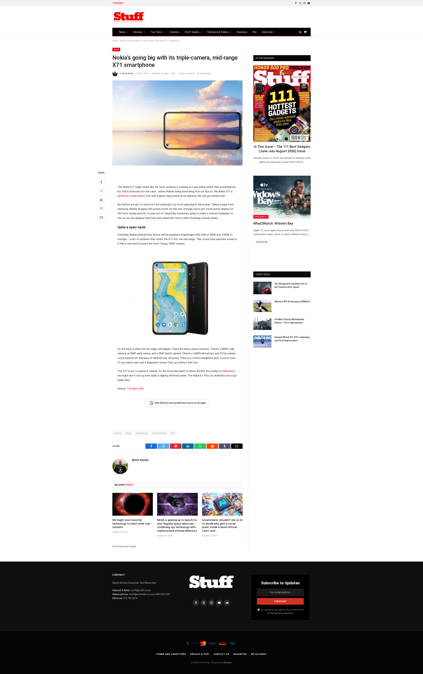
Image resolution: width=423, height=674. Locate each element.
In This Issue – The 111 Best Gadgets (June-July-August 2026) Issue (282, 149)
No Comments (188, 73)
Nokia (129, 433)
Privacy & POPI (199, 654)
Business (242, 32)
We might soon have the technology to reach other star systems (131, 523)
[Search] (300, 32)
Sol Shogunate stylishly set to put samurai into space (290, 285)
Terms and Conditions (171, 654)
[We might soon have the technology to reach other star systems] (132, 504)
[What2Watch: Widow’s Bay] (282, 197)
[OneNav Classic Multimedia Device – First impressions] (262, 323)
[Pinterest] (101, 208)
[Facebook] (101, 182)
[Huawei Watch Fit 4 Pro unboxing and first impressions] (262, 341)
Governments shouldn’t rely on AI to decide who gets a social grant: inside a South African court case (166, 3)
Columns (174, 32)
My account (259, 654)
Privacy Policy (276, 613)
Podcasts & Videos (218, 32)
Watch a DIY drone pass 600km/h (292, 301)
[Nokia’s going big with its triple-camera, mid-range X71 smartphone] (177, 122)
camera (117, 433)
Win (254, 32)
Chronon (227, 662)
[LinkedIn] (101, 200)
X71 (173, 433)
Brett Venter (128, 73)
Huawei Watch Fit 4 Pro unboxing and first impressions (291, 339)
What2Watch (261, 216)
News (122, 32)
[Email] (101, 217)
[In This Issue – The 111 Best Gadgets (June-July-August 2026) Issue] (282, 103)
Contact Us (221, 654)
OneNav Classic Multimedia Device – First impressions (289, 321)
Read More (262, 242)
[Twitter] (101, 191)
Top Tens (156, 32)
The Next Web (135, 388)
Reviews (138, 32)
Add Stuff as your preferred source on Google (180, 403)
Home (115, 41)
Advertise (240, 654)
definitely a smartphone (131, 195)
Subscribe (267, 32)
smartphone (142, 433)
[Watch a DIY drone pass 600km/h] (262, 306)
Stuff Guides (192, 32)
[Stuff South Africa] (128, 17)
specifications (159, 433)
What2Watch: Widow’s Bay (273, 223)
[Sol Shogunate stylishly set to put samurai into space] (262, 288)
